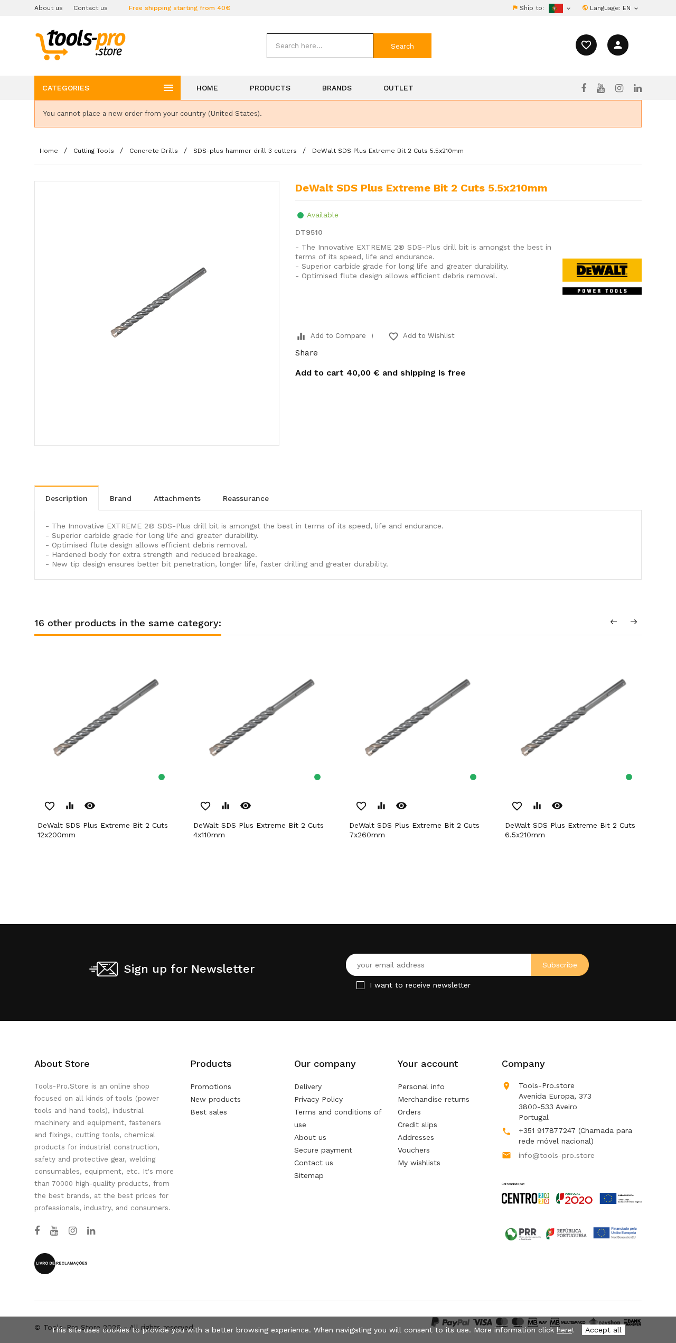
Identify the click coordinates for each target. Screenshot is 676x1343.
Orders (409, 1112)
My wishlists (419, 1162)
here (564, 1330)
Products (270, 88)
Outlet (398, 88)
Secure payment (323, 1150)
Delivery (308, 1086)
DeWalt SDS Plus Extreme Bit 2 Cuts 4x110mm (258, 830)
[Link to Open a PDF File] (572, 1183)
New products (215, 1099)
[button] (649, 1308)
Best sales (208, 1112)
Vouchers (414, 1150)
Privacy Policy (318, 1099)
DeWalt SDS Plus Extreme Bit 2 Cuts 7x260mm (414, 830)
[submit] (402, 45)
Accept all (603, 1330)
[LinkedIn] (638, 88)
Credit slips (417, 1124)
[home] (80, 44)
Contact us (90, 8)
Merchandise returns (434, 1099)
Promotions (210, 1086)
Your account (428, 1063)
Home (207, 88)
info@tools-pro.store (557, 1155)
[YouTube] (601, 88)
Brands (337, 88)
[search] (320, 46)
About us (48, 8)
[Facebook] (583, 88)
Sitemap (309, 1175)
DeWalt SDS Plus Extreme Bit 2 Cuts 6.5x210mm (570, 830)
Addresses (416, 1137)
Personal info (421, 1086)
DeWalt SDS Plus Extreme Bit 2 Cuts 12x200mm (102, 830)
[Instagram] (619, 88)
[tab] (66, 498)
